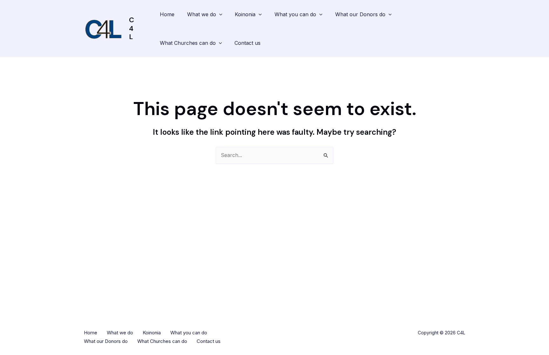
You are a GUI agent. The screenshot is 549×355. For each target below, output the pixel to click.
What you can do (295, 14)
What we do (201, 14)
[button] (219, 14)
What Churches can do (188, 43)
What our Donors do (360, 14)
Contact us (247, 43)
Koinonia (245, 14)
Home (167, 14)
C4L (131, 28)
